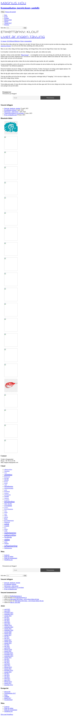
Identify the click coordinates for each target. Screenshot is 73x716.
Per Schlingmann (9, 520)
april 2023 (7, 622)
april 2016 (7, 648)
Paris (5, 519)
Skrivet (6, 21)
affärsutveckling (8, 469)
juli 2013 (6, 673)
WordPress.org (8, 560)
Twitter (6, 543)
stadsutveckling (10, 535)
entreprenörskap (8, 488)
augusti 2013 (7, 672)
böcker (18, 41)
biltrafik (6, 480)
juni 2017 (7, 638)
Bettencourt (7, 476)
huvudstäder (6, 499)
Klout (22, 41)
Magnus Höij (8, 20)
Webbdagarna (8, 548)
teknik (5, 541)
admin (30, 41)
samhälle (6, 696)
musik (5, 513)
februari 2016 (8, 649)
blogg (5, 695)
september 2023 (8, 614)
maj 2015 (7, 662)
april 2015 (7, 664)
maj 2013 (7, 677)
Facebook (7, 491)
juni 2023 (7, 619)
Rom (5, 527)
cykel (5, 484)
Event (6, 16)
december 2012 (8, 685)
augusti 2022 (7, 628)
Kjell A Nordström (8, 509)
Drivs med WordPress (7, 714)
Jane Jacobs (8, 504)
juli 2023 (6, 617)
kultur (5, 510)
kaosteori (6, 507)
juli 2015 (6, 659)
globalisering (7, 494)
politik (6, 524)
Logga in (6, 555)
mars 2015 (7, 665)
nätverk (6, 517)
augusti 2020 (7, 632)
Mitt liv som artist (15, 602)
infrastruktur (9, 501)
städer (7, 539)
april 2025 (7, 609)
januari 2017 (7, 640)
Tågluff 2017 (8, 23)
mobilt (5, 512)
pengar (26, 41)
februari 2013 (8, 681)
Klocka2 (6, 24)
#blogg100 (13, 41)
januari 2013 (7, 683)
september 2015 (8, 656)
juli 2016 (6, 644)
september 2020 (8, 630)
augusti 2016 (7, 643)
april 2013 (7, 678)
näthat (5, 515)
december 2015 (8, 652)
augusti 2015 (7, 657)
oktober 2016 (8, 641)
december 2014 (8, 670)
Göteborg (6, 498)
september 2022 (8, 627)
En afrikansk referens (10, 110)
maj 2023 (7, 620)
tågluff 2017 (7, 698)
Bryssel (6, 481)
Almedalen (7, 471)
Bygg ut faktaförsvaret (10, 115)
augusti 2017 (7, 635)
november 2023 (8, 612)
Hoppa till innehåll (10, 12)
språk (5, 531)
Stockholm (8, 537)
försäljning (6, 493)
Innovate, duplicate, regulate (12, 108)
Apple (5, 472)
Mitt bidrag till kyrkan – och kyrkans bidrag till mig (24, 599)
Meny (2, 12)
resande (6, 526)
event (5, 490)
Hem (5, 15)
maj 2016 (7, 646)
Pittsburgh (7, 522)
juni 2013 (7, 675)
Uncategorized (8, 699)
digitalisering (8, 486)
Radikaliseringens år (16, 596)
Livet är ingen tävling (23, 37)
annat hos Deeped (6, 46)
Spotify (6, 529)
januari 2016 (7, 651)
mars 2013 (7, 680)
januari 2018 (7, 633)
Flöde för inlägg (8, 556)
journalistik (8, 506)
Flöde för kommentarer (10, 558)
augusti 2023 (7, 616)
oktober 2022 (8, 625)
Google (6, 496)
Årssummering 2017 (10, 693)
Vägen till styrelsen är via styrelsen (14, 113)
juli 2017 (6, 636)
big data (6, 478)
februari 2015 (8, 667)
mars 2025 (7, 611)
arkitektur (8, 474)
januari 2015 (7, 669)
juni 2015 (7, 660)
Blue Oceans (24, 55)
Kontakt (6, 18)
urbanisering (10, 545)
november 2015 (8, 654)
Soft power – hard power (11, 111)
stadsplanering (10, 533)
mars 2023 (7, 624)
